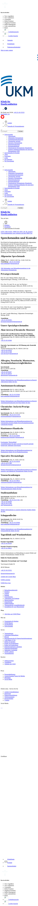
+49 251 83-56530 (6, 543)
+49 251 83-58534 (6, 373)
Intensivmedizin (9, 600)
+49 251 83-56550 (14, 461)
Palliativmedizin (9, 603)
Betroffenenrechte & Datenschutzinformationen (18, 638)
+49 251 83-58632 (14, 480)
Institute (6, 595)
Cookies (6, 700)
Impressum (7, 693)
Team (6, 154)
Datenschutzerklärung (10, 695)
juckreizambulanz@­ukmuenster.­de (11, 416)
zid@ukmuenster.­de (6, 505)
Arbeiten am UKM (9, 664)
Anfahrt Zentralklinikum (11, 692)
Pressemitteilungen (9, 674)
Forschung (7, 156)
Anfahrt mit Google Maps (8, 576)
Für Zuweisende (9, 161)
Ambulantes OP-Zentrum (11, 598)
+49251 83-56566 (14, 394)
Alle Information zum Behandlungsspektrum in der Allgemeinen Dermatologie (15, 269)
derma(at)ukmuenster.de (8, 573)
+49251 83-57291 (14, 500)
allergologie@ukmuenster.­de (9, 375)
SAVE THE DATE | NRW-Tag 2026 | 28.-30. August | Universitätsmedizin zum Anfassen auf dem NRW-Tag (17, 232)
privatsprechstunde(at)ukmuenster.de (11, 321)
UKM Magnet (8, 623)
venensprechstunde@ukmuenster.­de (11, 482)
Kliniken (7, 592)
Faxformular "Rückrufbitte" (9, 442)
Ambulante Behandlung (11, 635)
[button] (6, 166)
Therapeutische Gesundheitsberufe (14, 605)
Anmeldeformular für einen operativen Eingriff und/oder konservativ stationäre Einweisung (17, 444)
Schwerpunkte (8, 134)
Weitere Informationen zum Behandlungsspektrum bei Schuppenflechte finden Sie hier (16, 530)
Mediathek (7, 677)
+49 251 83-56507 (6, 372)
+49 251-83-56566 (6, 340)
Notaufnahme (8, 602)
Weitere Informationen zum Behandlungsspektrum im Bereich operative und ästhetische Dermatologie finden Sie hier (19, 470)
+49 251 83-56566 (14, 262)
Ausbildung (7, 662)
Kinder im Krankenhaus (11, 643)
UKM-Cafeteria (9, 652)
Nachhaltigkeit (8, 624)
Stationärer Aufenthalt (10, 650)
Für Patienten (8, 159)
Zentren (6, 593)
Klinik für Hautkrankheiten (9, 102)
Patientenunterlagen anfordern (13, 647)
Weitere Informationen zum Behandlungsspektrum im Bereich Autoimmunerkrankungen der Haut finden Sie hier (19, 401)
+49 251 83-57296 (6, 503)
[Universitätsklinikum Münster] (19, 74)
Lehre (6, 158)
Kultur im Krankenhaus (11, 645)
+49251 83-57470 (14, 414)
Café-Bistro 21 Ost (9, 640)
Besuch (6, 637)
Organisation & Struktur (11, 621)
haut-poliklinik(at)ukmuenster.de (10, 396)
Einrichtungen (8, 597)
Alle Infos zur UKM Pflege (12, 614)
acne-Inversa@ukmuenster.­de (9, 353)
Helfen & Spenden (9, 642)
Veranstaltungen (9, 653)
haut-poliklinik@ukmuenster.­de (10, 263)
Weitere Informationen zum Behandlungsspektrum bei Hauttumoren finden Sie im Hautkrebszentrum (16, 451)
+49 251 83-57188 (6, 463)
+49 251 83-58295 (14, 435)
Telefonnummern (9, 697)
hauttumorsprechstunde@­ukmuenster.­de (12, 437)
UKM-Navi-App (6, 583)
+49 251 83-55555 (19, 112)
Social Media (8, 679)
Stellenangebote (9, 660)
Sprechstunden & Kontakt (12, 153)
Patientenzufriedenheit (10, 648)
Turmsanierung (8, 633)
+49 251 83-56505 (6, 320)
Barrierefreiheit (8, 698)
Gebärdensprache (13, 32)
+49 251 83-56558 (6, 501)
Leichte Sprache (13, 36)
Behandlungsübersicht (10, 590)
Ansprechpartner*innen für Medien (14, 676)
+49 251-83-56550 (6, 350)
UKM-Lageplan (5, 580)
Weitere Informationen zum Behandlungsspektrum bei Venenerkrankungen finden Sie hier (16, 488)
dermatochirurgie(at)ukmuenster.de (11, 465)
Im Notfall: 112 (5, 114)
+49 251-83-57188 (6, 352)
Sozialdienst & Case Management (14, 607)
